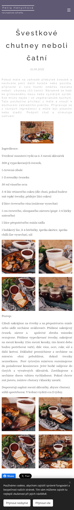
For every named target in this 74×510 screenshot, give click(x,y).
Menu (68, 9)
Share (10, 476)
